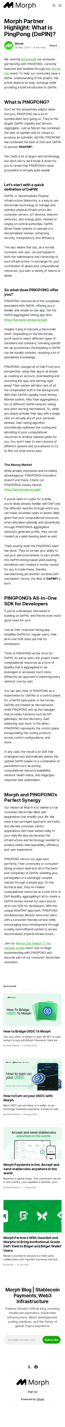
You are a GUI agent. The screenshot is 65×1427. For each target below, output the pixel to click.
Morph (19, 43)
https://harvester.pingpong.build (25, 320)
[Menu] (60, 5)
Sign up (32, 1391)
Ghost (40, 1399)
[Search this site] (54, 5)
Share (53, 45)
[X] (29, 1367)
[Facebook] (36, 1367)
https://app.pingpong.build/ (22, 489)
